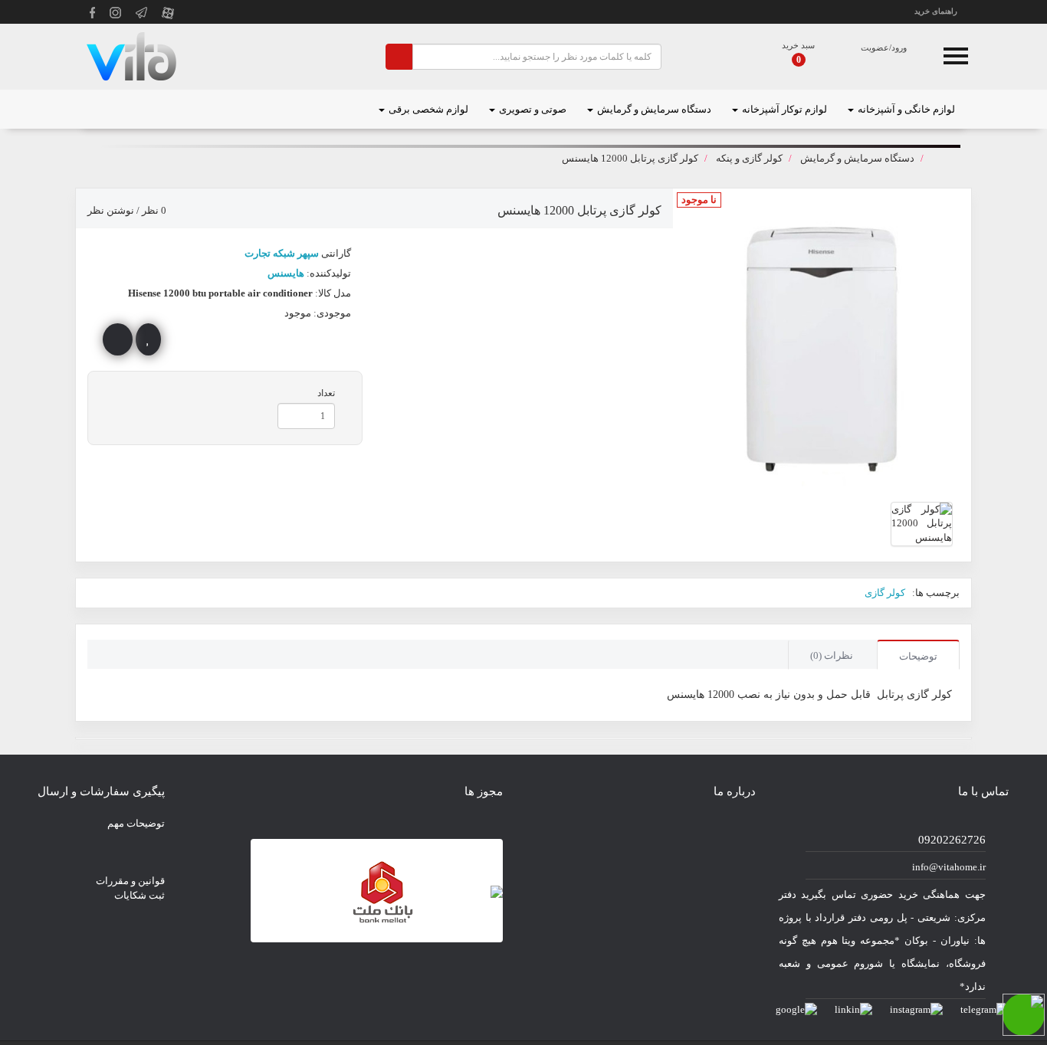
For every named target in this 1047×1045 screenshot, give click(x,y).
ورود (899, 47)
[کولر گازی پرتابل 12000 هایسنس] (922, 524)
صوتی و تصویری (531, 109)
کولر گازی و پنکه (749, 158)
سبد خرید (798, 45)
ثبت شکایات (139, 895)
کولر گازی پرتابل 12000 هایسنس (630, 158)
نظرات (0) (831, 655)
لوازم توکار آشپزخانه (783, 109)
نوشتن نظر (110, 210)
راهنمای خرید (935, 11)
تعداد (326, 393)
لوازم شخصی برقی (427, 109)
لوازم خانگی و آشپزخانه (905, 109)
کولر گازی (885, 592)
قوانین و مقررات (130, 880)
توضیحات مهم (136, 823)
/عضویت (876, 47)
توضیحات (918, 656)
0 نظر (154, 210)
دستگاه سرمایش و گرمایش (653, 109)
